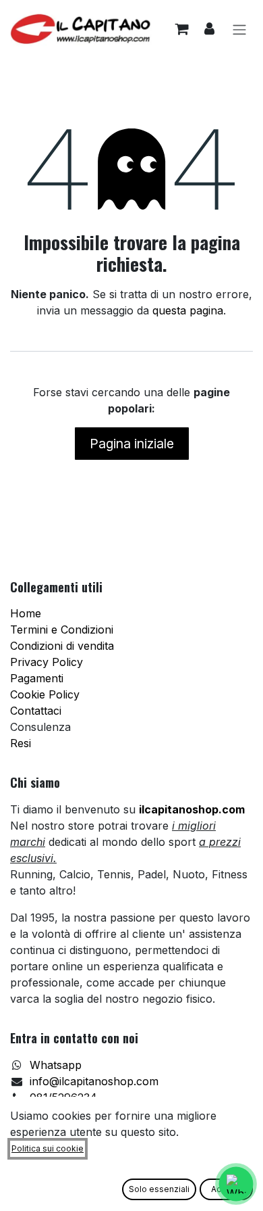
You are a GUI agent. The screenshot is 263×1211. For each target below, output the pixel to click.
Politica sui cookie (47, 1148)
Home (25, 613)
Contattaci (35, 710)
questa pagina (187, 310)
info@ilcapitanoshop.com (94, 1081)
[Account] (209, 28)
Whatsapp (56, 1065)
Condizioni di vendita (62, 645)
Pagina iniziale (132, 443)
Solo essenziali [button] (159, 1189)
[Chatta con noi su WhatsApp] (235, 1183)
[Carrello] (181, 28)
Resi (20, 743)
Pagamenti (36, 678)
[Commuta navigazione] (239, 29)
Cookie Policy (45, 694)
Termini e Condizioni (61, 629)
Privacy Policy (46, 662)
